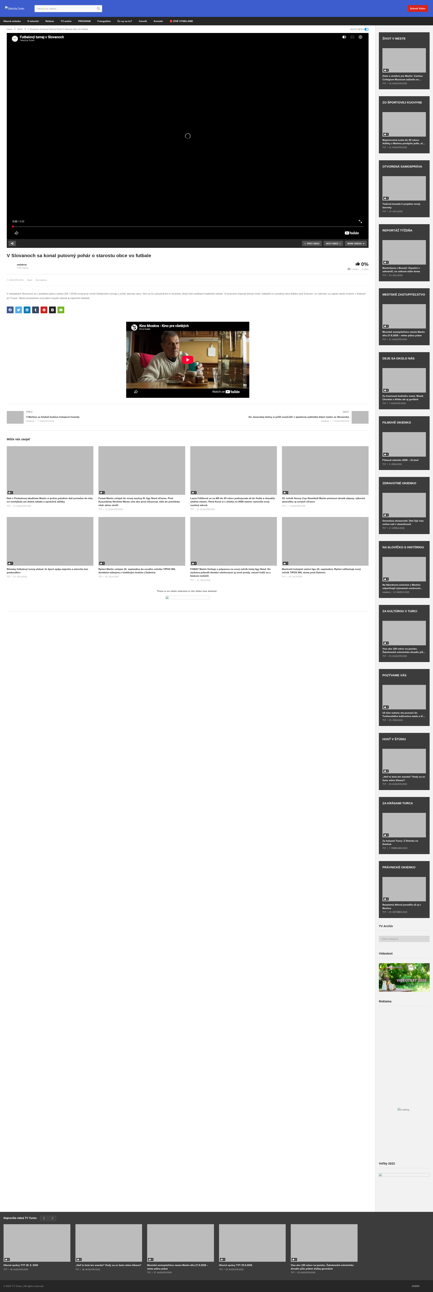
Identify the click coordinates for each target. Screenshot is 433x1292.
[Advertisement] (404, 1035)
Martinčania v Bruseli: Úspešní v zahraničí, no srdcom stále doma (401, 270)
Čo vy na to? (124, 21)
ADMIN (415, 1286)
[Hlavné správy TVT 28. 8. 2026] (37, 1243)
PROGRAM (84, 21)
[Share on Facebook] (10, 310)
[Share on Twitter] (18, 310)
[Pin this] (44, 310)
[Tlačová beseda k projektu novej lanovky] (404, 188)
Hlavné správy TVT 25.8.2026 (235, 1265)
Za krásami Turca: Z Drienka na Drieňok (400, 842)
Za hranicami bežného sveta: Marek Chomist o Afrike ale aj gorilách (402, 398)
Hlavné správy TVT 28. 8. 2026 (21, 1265)
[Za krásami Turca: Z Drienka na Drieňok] (404, 825)
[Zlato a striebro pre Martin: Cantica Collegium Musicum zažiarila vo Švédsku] (404, 60)
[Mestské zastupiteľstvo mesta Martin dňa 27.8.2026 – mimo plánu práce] (404, 316)
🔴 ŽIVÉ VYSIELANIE (181, 21)
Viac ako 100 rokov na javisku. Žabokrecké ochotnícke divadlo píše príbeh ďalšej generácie (403, 650)
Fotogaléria (104, 21)
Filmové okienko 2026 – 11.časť (400, 460)
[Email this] (61, 310)
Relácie (49, 21)
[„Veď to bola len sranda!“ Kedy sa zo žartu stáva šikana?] (404, 761)
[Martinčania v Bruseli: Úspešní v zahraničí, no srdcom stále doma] (404, 252)
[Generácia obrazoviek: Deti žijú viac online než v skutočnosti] (404, 505)
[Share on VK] (52, 310)
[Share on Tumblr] (35, 310)
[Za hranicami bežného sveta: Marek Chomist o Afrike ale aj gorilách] (404, 380)
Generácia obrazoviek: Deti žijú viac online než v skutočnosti (403, 522)
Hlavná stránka (12, 21)
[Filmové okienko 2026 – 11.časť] (404, 444)
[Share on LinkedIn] (27, 310)
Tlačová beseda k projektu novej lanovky (401, 206)
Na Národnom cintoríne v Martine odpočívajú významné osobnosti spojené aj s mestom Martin (401, 586)
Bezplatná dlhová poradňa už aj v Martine (401, 906)
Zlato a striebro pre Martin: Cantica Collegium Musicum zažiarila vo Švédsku (402, 78)
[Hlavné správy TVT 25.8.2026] (252, 1243)
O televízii (33, 21)
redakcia (22, 264)
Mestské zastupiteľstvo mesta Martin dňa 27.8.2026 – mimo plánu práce (403, 334)
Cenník (143, 21)
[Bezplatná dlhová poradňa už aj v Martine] (404, 889)
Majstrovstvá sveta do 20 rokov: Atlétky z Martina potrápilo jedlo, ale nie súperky (403, 142)
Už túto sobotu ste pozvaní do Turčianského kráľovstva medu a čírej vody (404, 714)
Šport (29, 280)
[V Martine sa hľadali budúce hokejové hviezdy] (95, 417)
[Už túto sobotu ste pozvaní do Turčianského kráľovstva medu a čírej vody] (404, 697)
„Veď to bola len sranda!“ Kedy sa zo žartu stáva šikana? (403, 778)
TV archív (66, 21)
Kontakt (158, 21)
